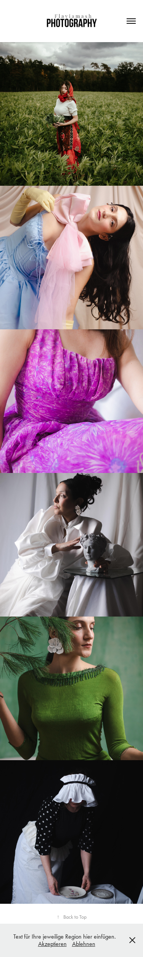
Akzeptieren (52, 943)
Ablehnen (83, 943)
